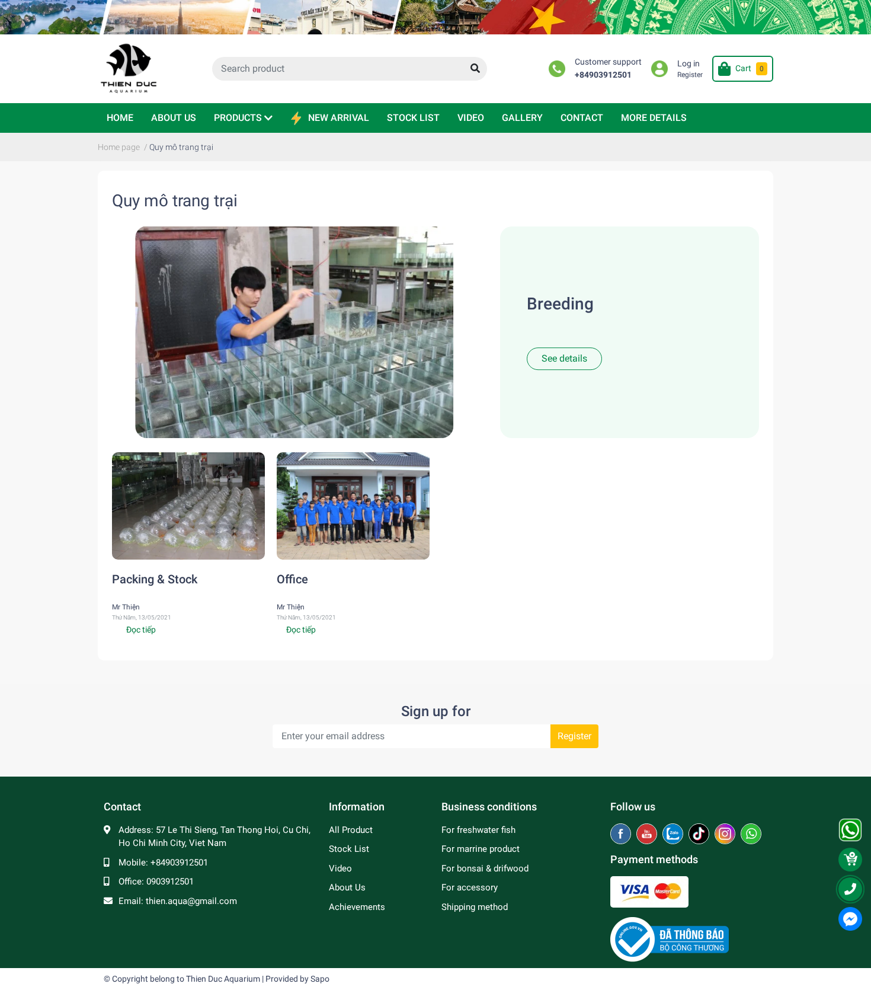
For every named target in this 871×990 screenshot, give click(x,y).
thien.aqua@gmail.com (191, 901)
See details (564, 358)
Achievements (357, 907)
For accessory (469, 887)
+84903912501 (603, 75)
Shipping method (474, 907)
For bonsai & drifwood (485, 868)
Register (690, 75)
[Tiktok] (700, 834)
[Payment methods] (649, 891)
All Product (351, 830)
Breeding (560, 304)
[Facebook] (621, 834)
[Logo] (669, 938)
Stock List (349, 849)
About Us (347, 887)
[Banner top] (435, 17)
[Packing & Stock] (188, 506)
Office (292, 579)
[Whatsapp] (751, 834)
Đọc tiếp (141, 629)
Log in (688, 64)
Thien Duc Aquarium (223, 978)
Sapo (319, 978)
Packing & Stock (154, 579)
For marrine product (480, 849)
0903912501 (170, 881)
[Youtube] (647, 834)
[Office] (353, 506)
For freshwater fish (478, 830)
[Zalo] (674, 834)
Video (340, 868)
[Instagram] (726, 834)
